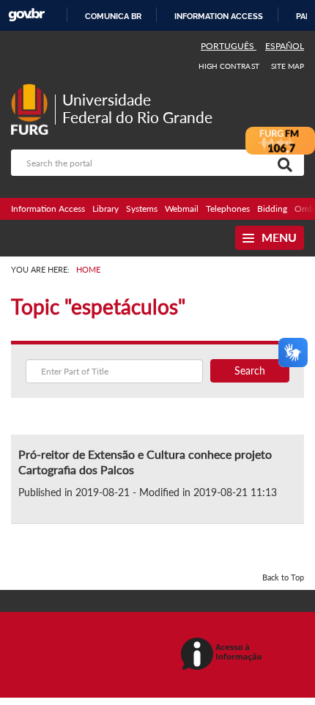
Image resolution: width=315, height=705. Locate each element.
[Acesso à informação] (224, 655)
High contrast (229, 66)
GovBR (26, 15)
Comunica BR (113, 16)
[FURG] (33, 89)
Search (249, 370)
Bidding (272, 208)
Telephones (228, 208)
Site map (287, 66)
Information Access (48, 208)
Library (105, 208)
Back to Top (283, 577)
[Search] (282, 163)
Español (284, 45)
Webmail (182, 208)
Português (228, 45)
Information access (218, 16)
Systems (142, 208)
